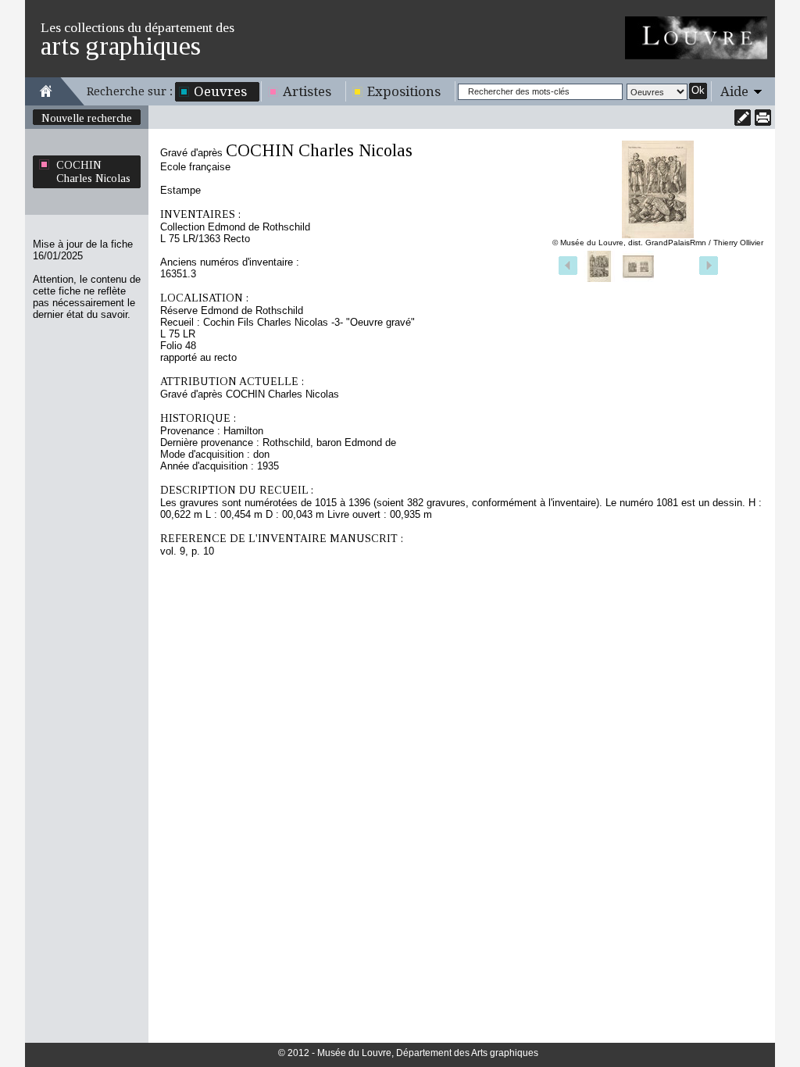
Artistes (307, 91)
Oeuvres (220, 91)
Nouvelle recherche (86, 118)
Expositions (404, 91)
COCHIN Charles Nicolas (93, 171)
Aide (734, 91)
